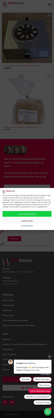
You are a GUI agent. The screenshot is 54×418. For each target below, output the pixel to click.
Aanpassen (27, 221)
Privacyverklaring (27, 225)
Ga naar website (27, 214)
